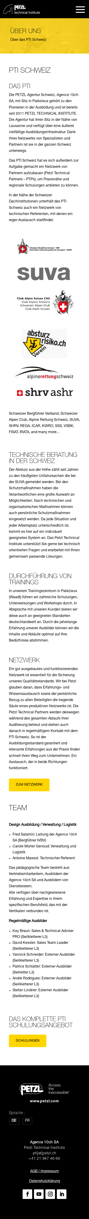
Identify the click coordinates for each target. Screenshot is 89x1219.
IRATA (24, 432)
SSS (58, 426)
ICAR (36, 426)
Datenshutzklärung (44, 1181)
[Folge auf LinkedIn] (61, 1194)
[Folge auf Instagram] (50, 1194)
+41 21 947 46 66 (44, 1159)
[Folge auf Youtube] (39, 1194)
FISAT (13, 432)
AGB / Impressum (44, 1171)
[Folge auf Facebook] (27, 1194)
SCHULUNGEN (27, 1041)
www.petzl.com (44, 1101)
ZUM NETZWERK (29, 785)
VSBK (68, 426)
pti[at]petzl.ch (44, 1153)
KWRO (47, 426)
